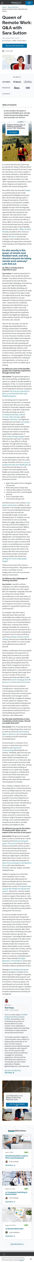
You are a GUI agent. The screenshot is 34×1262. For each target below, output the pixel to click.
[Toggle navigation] (2, 3)
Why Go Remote (13, 7)
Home (4, 7)
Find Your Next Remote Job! (15, 46)
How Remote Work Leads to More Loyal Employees (16, 1157)
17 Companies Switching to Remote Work (16, 1193)
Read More (10, 1165)
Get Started (13, 132)
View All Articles (16, 1244)
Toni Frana (7, 41)
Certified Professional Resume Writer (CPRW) (16, 1017)
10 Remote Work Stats (14, 1229)
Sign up (29, 2)
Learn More (21, 1260)
